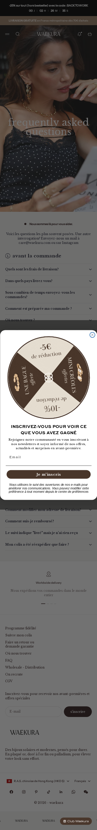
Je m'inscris (48, 474)
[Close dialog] (92, 334)
